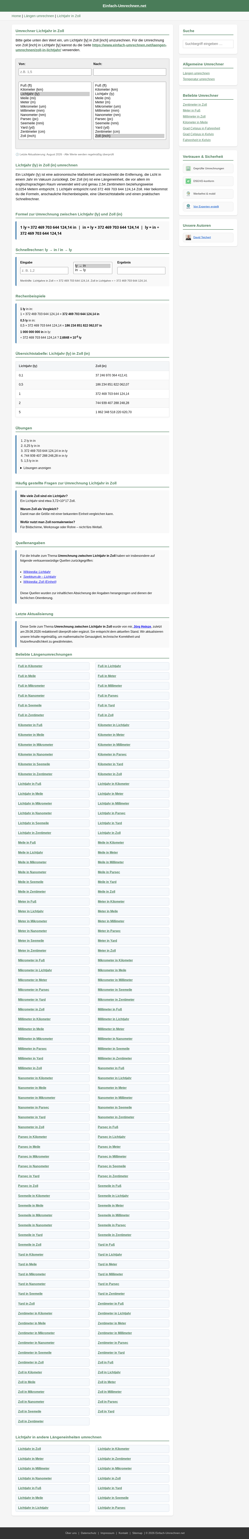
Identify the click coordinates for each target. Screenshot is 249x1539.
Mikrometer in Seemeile (115, 989)
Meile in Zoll (106, 891)
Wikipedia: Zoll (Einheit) (39, 581)
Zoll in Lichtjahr (109, 1372)
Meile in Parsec (109, 872)
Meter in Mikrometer (32, 921)
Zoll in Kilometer (30, 1372)
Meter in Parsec (109, 931)
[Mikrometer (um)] (55, 107)
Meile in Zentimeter (32, 891)
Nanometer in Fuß (111, 1068)
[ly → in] (92, 266)
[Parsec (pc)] (55, 119)
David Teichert (202, 237)
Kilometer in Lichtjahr (113, 725)
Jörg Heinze (142, 626)
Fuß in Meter (107, 676)
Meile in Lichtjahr (30, 852)
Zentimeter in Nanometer (36, 1342)
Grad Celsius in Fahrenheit (201, 128)
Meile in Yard (107, 882)
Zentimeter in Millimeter (115, 1333)
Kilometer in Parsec (112, 754)
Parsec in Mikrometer (33, 1156)
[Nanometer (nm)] (55, 115)
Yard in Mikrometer (32, 1274)
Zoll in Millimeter (110, 1391)
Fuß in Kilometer (30, 666)
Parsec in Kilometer (32, 1136)
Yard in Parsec (108, 1284)
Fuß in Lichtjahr (109, 666)
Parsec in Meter (109, 1146)
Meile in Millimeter (111, 862)
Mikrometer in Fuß (31, 960)
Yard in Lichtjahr (110, 1254)
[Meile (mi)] (55, 98)
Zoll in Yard (106, 1411)
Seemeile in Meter (111, 1205)
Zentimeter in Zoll (31, 1362)
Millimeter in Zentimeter (115, 1058)
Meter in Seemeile (31, 940)
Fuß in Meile (27, 676)
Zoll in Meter (107, 1382)
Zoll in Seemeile (29, 1411)
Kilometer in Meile (31, 734)
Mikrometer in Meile (112, 970)
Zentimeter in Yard (111, 1352)
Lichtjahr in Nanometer (35, 813)
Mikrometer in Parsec (33, 989)
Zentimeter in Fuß (111, 1303)
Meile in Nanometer (32, 872)
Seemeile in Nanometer (35, 1225)
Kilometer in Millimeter (114, 744)
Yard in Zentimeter (111, 1293)
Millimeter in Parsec (32, 1048)
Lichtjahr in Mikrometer (35, 803)
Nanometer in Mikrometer (36, 1097)
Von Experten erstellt (206, 206)
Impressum (107, 1533)
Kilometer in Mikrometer (35, 744)
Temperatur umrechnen (199, 79)
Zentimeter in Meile (32, 1323)
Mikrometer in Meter (32, 980)
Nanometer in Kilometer (35, 1078)
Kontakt (123, 1533)
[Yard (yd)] (55, 128)
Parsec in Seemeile (112, 1166)
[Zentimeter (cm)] (55, 132)
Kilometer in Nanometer (35, 754)
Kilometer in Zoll (110, 774)
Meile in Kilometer (111, 842)
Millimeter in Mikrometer (35, 1038)
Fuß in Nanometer (31, 695)
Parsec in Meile (29, 1146)
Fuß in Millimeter (110, 685)
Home (16, 16)
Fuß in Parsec (108, 695)
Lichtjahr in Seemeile (33, 823)
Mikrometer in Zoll (31, 1009)
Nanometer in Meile (32, 1087)
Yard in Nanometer (32, 1284)
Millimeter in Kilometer (34, 1019)
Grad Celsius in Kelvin (198, 134)
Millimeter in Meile (31, 1029)
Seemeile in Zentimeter (114, 1235)
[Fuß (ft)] (55, 85)
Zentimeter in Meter (112, 1323)
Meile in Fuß (27, 842)
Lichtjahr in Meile (30, 793)
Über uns (71, 1533)
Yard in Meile (27, 1264)
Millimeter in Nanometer (115, 1038)
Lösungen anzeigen (37, 468)
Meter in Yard (107, 940)
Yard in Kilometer (30, 1254)
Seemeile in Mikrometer (35, 1215)
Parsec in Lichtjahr (111, 1136)
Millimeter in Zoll (30, 1068)
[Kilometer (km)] (55, 90)
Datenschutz (88, 1533)
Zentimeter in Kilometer (35, 1313)
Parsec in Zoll (28, 1186)
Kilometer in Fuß (30, 725)
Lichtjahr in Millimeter (113, 803)
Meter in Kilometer (111, 901)
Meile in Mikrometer (32, 862)
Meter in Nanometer (32, 931)
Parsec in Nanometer (33, 1166)
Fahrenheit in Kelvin (197, 140)
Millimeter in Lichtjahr (113, 1019)
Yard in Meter (107, 1264)
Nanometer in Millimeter (115, 1097)
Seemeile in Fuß (109, 1186)
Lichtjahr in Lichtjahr (33, 1507)
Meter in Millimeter (111, 921)
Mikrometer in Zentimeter (116, 999)
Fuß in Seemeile (30, 705)
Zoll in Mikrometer (31, 1391)
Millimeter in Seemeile (114, 1048)
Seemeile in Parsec (112, 1225)
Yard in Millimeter (110, 1274)
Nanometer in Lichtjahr (115, 1078)
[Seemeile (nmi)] (55, 123)
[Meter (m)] (55, 102)
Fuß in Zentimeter (31, 715)
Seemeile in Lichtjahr (113, 1195)
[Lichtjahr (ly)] (55, 94)
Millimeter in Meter (111, 1029)
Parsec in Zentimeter (113, 1176)
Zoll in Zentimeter (31, 1421)
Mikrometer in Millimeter (115, 980)
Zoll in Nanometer (31, 1401)
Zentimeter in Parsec (113, 1342)
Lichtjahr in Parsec (111, 813)
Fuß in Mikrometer (31, 685)
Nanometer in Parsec (33, 1107)
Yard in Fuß (106, 1244)
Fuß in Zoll (105, 715)
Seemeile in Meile (30, 1205)
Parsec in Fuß (108, 1127)
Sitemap (137, 1533)
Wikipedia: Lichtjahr (37, 572)
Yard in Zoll (26, 1303)
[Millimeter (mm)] (55, 111)
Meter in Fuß (27, 901)
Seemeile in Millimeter (114, 1215)
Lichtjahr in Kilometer (113, 783)
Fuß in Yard (106, 705)
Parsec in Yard (28, 1176)
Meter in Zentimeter (32, 950)
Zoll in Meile (26, 1382)
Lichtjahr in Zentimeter (34, 833)
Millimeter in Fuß (110, 1009)
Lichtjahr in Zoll (69, 16)
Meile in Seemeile (30, 882)
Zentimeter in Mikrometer (36, 1333)
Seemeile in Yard (30, 1235)
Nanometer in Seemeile (115, 1107)
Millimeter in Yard (30, 1058)
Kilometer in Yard (110, 764)
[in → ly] (92, 270)
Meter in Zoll (107, 950)
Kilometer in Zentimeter (35, 774)
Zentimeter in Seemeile (35, 1352)
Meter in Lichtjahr (31, 911)
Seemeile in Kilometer (34, 1195)
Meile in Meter (108, 852)
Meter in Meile (108, 911)
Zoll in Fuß (105, 1362)
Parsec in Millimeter (112, 1156)
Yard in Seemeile (30, 1293)
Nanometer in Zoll (31, 1127)
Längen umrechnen (39, 16)
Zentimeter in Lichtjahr (114, 1313)
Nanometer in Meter (112, 1087)
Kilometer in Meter (111, 734)
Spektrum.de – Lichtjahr (39, 576)
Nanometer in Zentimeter (116, 1117)
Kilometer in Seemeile (34, 764)
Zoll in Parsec (108, 1401)
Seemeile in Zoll (29, 1244)
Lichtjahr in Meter (110, 793)
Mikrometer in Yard (32, 999)
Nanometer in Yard (32, 1117)
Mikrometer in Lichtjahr (35, 970)
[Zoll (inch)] (55, 136)
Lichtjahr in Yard (110, 823)
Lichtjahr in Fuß (29, 783)
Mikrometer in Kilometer (115, 960)
